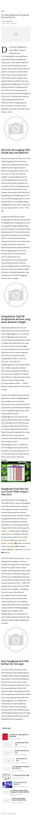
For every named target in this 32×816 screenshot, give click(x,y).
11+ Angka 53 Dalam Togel (20, 775)
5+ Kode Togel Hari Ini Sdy (22, 751)
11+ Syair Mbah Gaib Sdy (21, 743)
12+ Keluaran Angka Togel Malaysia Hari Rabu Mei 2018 (19, 791)
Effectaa (3, 814)
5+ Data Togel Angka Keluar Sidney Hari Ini (19, 799)
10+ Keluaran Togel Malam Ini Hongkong (19, 735)
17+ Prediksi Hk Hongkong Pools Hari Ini (20, 767)
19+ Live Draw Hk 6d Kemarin (20, 783)
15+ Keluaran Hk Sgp (21, 759)
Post (3, 11)
